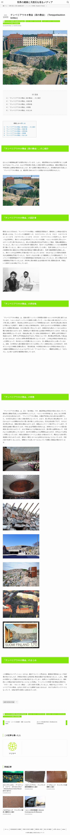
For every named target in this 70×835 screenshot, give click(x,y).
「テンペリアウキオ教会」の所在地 (20, 104)
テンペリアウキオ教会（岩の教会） (11, 23)
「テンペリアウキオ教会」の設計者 (20, 101)
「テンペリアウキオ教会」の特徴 (20, 107)
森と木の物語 (47, 829)
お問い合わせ (56, 829)
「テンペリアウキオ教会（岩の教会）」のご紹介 (25, 98)
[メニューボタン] (2, 2)
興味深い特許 (38, 829)
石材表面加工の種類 (15, 829)
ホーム (6, 829)
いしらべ (12, 753)
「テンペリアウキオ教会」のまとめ (20, 110)
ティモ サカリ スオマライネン (33, 21)
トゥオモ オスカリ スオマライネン (50, 21)
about (63, 829)
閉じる (23, 123)
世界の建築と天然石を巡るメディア (35, 2)
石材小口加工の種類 (28, 829)
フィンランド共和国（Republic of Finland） (14, 21)
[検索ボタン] (68, 2)
